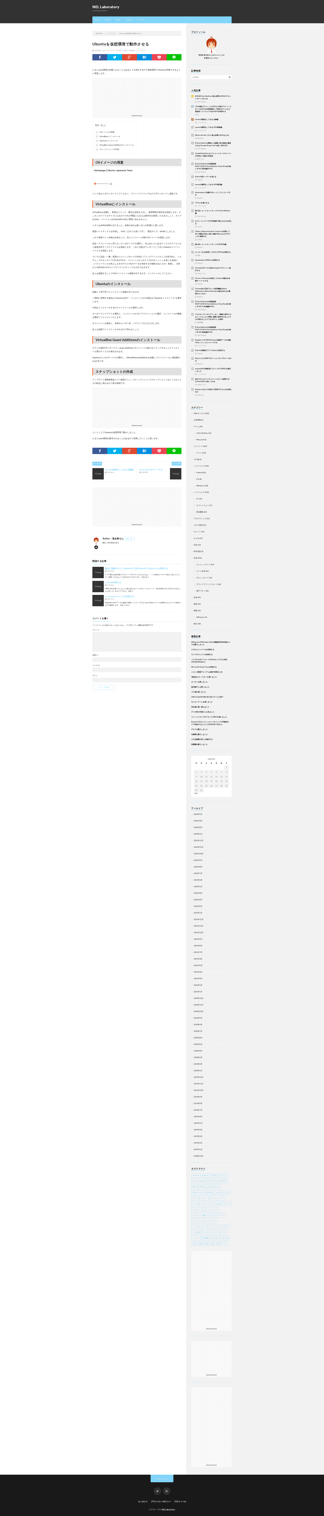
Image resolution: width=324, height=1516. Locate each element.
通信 (198, 255)
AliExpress (200, 395)
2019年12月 (198, 1077)
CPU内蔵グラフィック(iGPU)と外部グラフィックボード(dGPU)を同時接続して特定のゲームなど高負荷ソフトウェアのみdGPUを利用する (213, 108)
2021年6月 (198, 959)
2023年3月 (198, 821)
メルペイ (196, 1238)
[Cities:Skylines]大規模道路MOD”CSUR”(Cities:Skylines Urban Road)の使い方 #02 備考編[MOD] (213, 329)
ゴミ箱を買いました (198, 692)
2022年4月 (198, 893)
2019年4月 (198, 1130)
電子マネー (201, 159)
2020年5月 (198, 1044)
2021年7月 (198, 952)
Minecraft (200, 138)
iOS (197, 479)
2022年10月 (198, 853)
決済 (195, 558)
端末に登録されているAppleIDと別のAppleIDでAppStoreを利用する (136, 568)
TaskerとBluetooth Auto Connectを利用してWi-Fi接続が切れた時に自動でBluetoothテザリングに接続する (213, 233)
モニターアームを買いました (202, 702)
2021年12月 (198, 919)
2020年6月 (198, 1038)
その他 (196, 459)
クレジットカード (203, 564)
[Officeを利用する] (98, 586)
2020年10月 (198, 1011)
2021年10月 (198, 932)
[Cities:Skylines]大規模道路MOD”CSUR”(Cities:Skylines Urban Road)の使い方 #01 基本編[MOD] (213, 166)
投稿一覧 (128, 539)
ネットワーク (197, 1221)
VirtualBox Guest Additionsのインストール (115, 145)
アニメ (199, 453)
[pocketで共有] (159, 57)
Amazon (196, 1175)
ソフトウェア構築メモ (201, 1215)
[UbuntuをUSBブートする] (175, 473)
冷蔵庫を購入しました (199, 734)
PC (198, 114)
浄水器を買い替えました (200, 707)
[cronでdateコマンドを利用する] (98, 600)
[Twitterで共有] (114, 57)
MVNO (202, 1187)
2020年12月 (198, 998)
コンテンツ (198, 446)
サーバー (227, 1204)
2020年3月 (198, 1057)
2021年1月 (198, 992)
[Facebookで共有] (99, 57)
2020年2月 (198, 1064)
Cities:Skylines (201, 101)
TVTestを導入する (202, 203)
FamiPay (203, 1181)
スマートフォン (202, 505)
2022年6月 (198, 880)
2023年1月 (198, 834)
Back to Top (162, 1479)
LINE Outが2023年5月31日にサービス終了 (207, 697)
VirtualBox (131, 50)
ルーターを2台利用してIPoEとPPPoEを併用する (213, 252)
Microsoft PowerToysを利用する (204, 667)
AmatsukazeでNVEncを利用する (207, 260)
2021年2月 (198, 985)
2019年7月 (198, 1110)
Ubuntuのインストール (107, 141)
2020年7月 (198, 1031)
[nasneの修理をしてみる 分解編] (98, 473)
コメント (95, 630)
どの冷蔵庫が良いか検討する (202, 739)
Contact (140, 20)
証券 (195, 597)
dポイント (223, 1175)
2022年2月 (198, 906)
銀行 (195, 624)
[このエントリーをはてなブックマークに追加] (144, 57)
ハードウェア (201, 122)
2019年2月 (198, 1143)
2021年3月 (198, 978)
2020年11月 (198, 1005)
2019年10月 (198, 1090)
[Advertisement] (137, 95)
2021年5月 (198, 965)
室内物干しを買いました (200, 687)
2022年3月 (198, 900)
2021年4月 (198, 972)
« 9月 (196, 793)
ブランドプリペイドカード (207, 584)
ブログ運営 (198, 525)
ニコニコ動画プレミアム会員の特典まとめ (206, 672)
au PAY (213, 1175)
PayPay (211, 1187)
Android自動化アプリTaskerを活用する (210, 350)
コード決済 (200, 571)
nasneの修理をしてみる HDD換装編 (208, 127)
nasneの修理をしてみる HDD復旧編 (208, 184)
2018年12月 (198, 1156)
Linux (120, 50)
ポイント (197, 532)
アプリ (195, 1198)
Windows (200, 198)
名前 (95, 655)
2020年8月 (198, 1024)
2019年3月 (198, 1136)
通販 (195, 610)
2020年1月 (198, 1070)
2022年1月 (198, 913)
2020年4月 (198, 1051)
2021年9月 (198, 939)
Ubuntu (125, 50)
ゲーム (196, 426)
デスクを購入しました (199, 729)
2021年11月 (198, 926)
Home (97, 20)
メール (96, 665)
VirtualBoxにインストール (108, 136)
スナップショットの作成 (107, 149)
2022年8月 (198, 867)
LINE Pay (223, 1181)
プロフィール (180, 1501)
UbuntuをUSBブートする (151, 469)
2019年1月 (198, 1149)
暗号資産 (197, 551)
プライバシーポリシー (161, 1501)
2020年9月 (198, 1018)
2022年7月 (198, 873)
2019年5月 (198, 1123)
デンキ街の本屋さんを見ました (202, 712)
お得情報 (197, 420)
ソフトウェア (109, 50)
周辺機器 (200, 322)
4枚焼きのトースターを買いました (204, 677)
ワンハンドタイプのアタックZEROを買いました (209, 717)
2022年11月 (198, 847)
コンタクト (143, 1501)
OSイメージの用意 (105, 132)
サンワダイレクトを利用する (202, 654)
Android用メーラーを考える (205, 177)
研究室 (107, 20)
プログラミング (200, 518)
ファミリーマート (199, 1227)
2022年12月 (198, 840)
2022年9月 (198, 860)
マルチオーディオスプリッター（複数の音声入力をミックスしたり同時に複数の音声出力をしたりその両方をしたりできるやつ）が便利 (213, 316)
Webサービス (201, 273)
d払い (195, 1181)
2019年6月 (198, 1116)
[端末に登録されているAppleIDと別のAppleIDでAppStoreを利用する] (98, 572)
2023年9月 (198, 814)
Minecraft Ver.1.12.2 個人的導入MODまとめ (212, 135)
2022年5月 (198, 886)
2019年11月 (198, 1084)
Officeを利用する (113, 582)
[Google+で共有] (129, 57)
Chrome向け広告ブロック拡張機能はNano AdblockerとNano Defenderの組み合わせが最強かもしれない (212, 291)
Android (199, 179)
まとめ (199, 226)
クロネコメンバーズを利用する (202, 649)
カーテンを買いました (199, 682)
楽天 (220, 1238)
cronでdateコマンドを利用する (119, 596)
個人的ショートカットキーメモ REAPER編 (210, 244)
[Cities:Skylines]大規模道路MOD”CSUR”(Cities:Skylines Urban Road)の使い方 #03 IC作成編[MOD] (213, 303)
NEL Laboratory (105, 7)
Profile (118, 20)
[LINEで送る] (174, 57)
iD (210, 1181)
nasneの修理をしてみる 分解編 (119, 469)
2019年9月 (198, 1097)
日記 (195, 545)
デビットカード (202, 578)
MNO (195, 1187)
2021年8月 (198, 946)
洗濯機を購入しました (199, 744)
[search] (230, 77)
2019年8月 (198, 1103)
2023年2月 (198, 827)
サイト (95, 675)
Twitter (129, 20)
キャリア (204, 1198)
